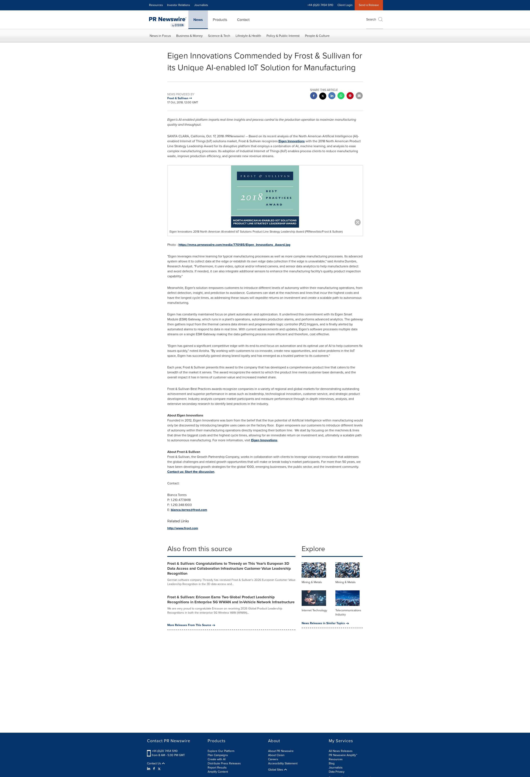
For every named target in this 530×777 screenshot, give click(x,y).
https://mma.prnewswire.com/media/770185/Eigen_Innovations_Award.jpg (234, 244)
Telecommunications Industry (348, 612)
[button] (265, 196)
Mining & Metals (312, 582)
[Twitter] (159, 769)
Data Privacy (336, 772)
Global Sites (276, 770)
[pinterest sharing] (350, 96)
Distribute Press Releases (224, 763)
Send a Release (369, 5)
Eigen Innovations (291, 141)
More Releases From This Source (189, 625)
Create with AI (216, 759)
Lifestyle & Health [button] (248, 35)
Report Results (217, 767)
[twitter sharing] (322, 97)
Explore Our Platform (221, 751)
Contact (243, 19)
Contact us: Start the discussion (190, 471)
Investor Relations (178, 5)
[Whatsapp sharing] (340, 96)
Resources (156, 5)
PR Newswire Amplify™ (343, 755)
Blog (332, 763)
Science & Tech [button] (219, 35)
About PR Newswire (281, 751)
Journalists (201, 5)
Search (371, 19)
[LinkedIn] (149, 769)
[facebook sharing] (313, 96)
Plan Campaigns (218, 755)
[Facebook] (154, 769)
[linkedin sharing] (331, 96)
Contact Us (154, 763)
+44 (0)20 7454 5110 (165, 751)
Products (220, 19)
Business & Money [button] (189, 35)
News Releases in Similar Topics (323, 623)
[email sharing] (359, 96)
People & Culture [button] (317, 35)
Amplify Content (218, 772)
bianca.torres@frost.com (189, 509)
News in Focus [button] (160, 35)
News (198, 19)
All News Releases (341, 751)
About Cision (276, 755)
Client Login (345, 5)
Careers (273, 759)
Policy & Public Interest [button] (283, 35)
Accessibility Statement (283, 763)
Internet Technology (314, 610)
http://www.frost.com (182, 528)
